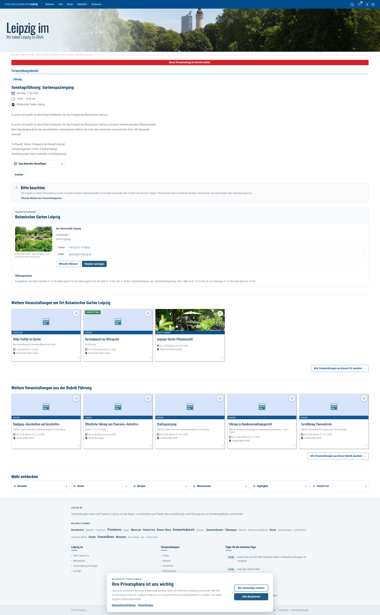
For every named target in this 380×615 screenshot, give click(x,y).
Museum (121, 537)
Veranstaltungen (27, 54)
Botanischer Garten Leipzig (62, 54)
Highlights (82, 4)
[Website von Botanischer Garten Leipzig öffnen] (33, 239)
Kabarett (90, 529)
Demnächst (77, 530)
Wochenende (151, 537)
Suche (38, 54)
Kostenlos (96, 4)
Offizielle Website (68, 263)
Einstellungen (145, 605)
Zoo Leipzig (133, 537)
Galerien (242, 529)
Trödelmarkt (100, 530)
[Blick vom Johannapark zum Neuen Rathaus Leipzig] (190, 30)
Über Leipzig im (81, 555)
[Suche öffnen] (352, 4)
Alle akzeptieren (251, 596)
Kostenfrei (168, 565)
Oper (143, 537)
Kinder (92, 537)
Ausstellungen (285, 529)
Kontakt (77, 571)
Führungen (231, 530)
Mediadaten (79, 560)
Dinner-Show (164, 530)
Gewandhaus (106, 537)
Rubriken (50, 4)
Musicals (136, 530)
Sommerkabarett (183, 530)
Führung (46, 54)
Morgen (126, 530)
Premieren (114, 530)
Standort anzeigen (94, 263)
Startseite (15, 54)
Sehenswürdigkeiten (258, 529)
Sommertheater (214, 530)
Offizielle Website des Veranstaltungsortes (41, 198)
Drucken (19, 174)
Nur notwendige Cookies (251, 587)
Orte (60, 4)
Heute (70, 4)
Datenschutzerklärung (124, 605)
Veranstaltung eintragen (85, 565)
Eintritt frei (149, 530)
